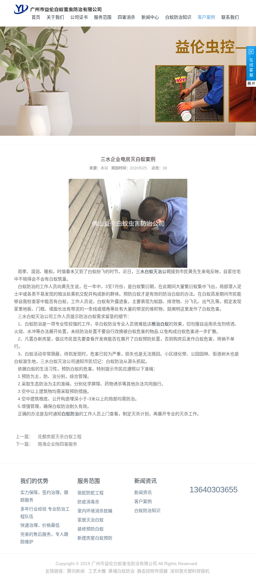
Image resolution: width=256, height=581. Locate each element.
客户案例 (206, 17)
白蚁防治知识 (178, 17)
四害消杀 (126, 17)
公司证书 (79, 17)
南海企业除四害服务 (57, 444)
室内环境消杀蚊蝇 (94, 510)
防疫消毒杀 (88, 501)
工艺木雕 (97, 571)
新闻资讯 (145, 481)
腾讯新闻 (76, 571)
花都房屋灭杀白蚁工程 (59, 436)
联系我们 (230, 17)
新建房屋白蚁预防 (94, 537)
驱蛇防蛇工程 (90, 492)
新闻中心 (150, 17)
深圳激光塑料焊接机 (189, 571)
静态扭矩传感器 (152, 571)
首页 (36, 17)
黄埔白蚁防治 (121, 571)
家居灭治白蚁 (90, 519)
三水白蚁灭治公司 (153, 271)
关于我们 (55, 17)
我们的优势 (34, 481)
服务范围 (102, 17)
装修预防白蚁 (90, 528)
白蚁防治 (70, 413)
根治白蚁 (160, 323)
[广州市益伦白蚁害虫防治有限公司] (57, 9)
